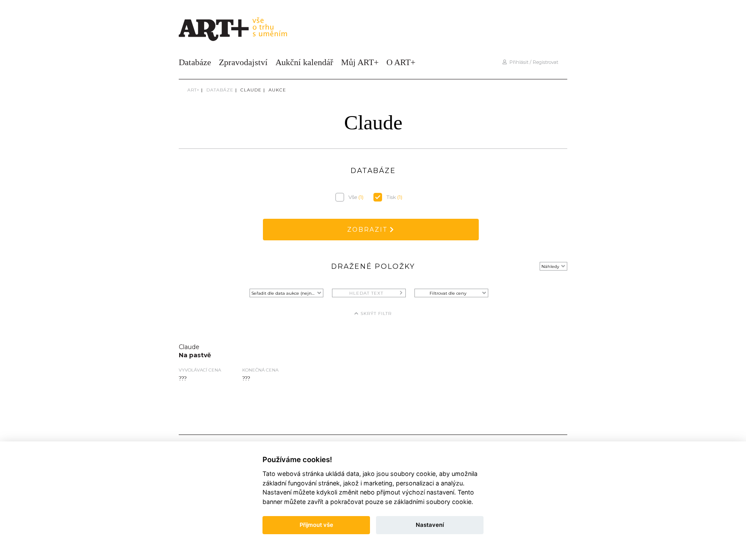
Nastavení (430, 524)
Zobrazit (368, 229)
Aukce (277, 90)
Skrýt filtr (375, 313)
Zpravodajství (243, 62)
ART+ (193, 90)
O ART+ (400, 62)
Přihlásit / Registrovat (532, 62)
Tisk (394, 197)
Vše (356, 197)
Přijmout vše (316, 524)
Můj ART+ (360, 62)
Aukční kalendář (304, 62)
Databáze (195, 62)
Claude (251, 90)
